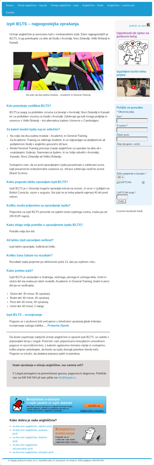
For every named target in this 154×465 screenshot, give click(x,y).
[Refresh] (143, 182)
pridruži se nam (138, 25)
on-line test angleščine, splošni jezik (32, 426)
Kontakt (10, 12)
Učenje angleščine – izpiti (65, 5)
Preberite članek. (58, 325)
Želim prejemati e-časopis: (131, 173)
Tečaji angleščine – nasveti (32, 5)
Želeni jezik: (123, 134)
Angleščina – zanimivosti (120, 5)
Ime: (119, 116)
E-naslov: (122, 125)
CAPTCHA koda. (126, 192)
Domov (10, 5)
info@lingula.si (66, 377)
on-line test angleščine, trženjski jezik (33, 452)
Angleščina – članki (92, 5)
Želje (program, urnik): (128, 144)
